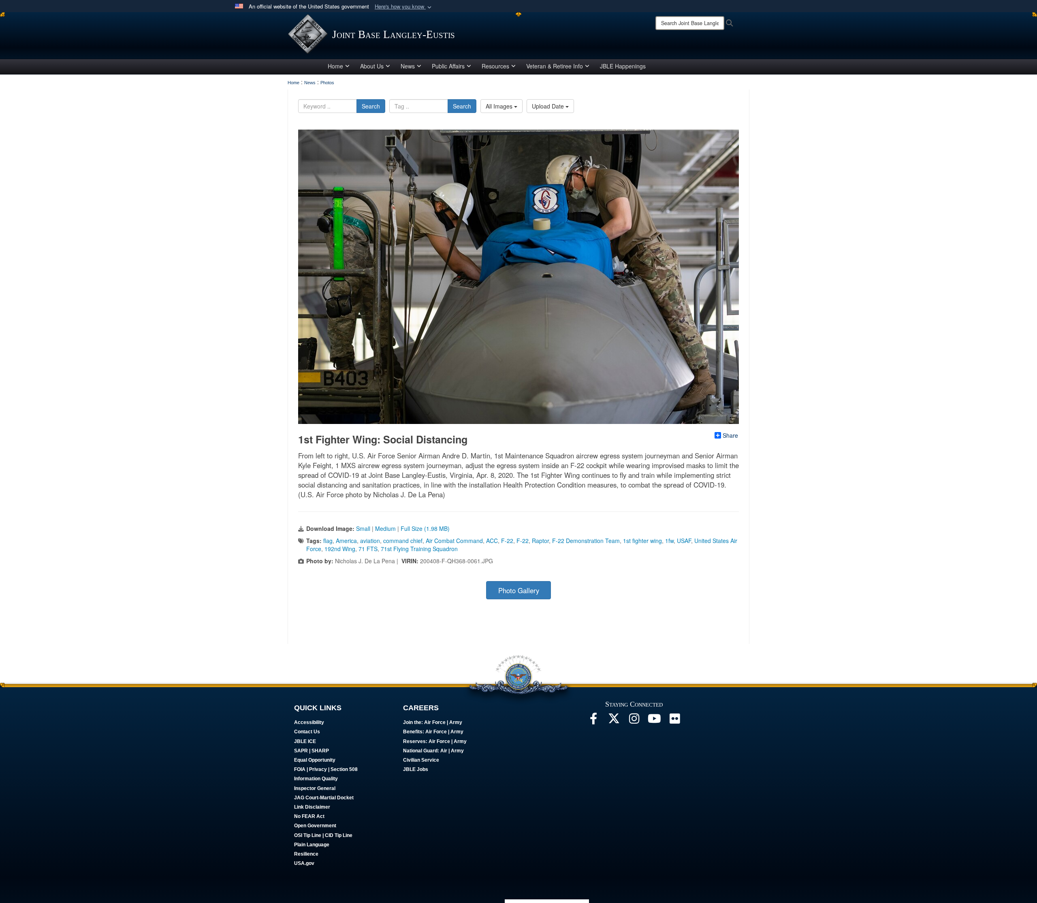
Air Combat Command (454, 541)
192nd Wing (339, 549)
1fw (669, 541)
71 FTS (368, 549)
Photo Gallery (518, 590)
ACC (492, 541)
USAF (684, 541)
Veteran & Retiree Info (554, 66)
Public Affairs (448, 66)
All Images (500, 106)
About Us (372, 66)
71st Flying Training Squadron (419, 549)
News (408, 66)
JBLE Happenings (623, 66)
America (346, 541)
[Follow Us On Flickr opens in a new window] (674, 721)
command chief (402, 541)
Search (371, 106)
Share (730, 435)
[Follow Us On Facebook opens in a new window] (593, 721)
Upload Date (548, 106)
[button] (404, 6)
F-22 (507, 541)
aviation (370, 541)
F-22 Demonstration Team (586, 541)
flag (328, 541)
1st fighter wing (642, 541)
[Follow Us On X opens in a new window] (614, 721)
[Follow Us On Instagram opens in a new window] (634, 721)
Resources (495, 66)
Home (335, 66)
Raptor (540, 541)
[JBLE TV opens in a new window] (654, 721)
